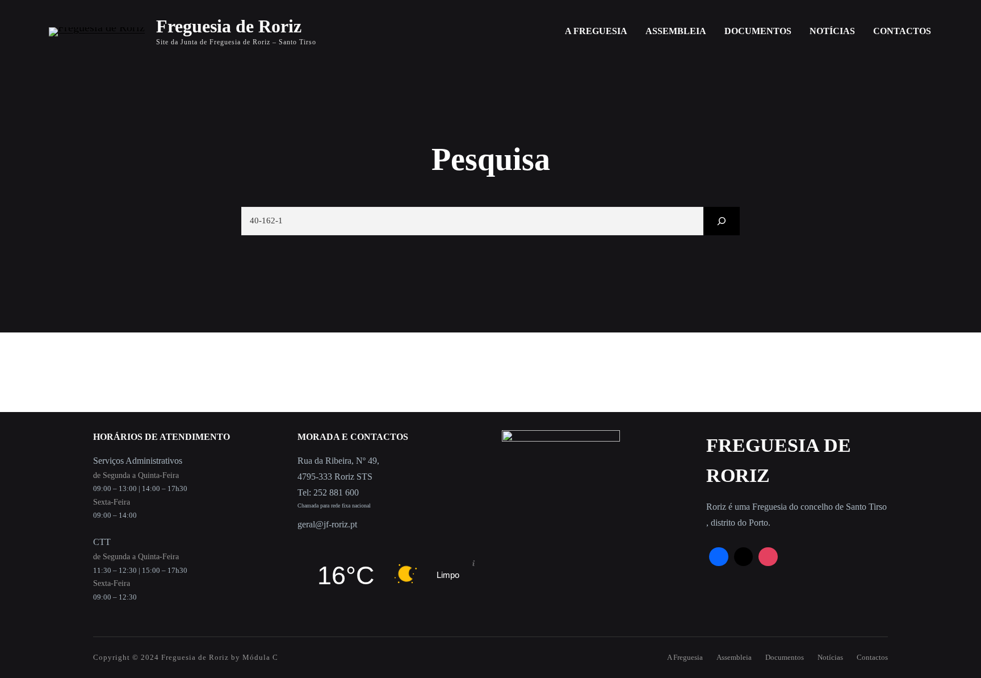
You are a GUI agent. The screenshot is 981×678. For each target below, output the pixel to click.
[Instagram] (768, 556)
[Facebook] (718, 556)
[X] (743, 556)
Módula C (260, 657)
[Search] (721, 221)
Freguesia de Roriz (228, 26)
